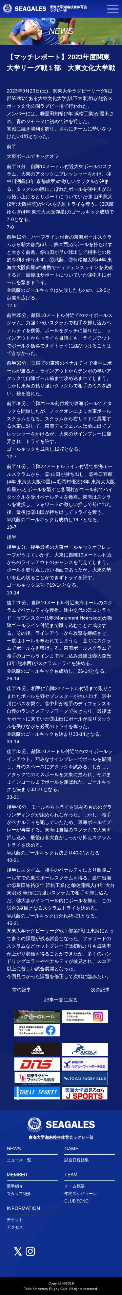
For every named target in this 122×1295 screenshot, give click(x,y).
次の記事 (100, 989)
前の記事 (21, 989)
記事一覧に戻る (61, 1000)
